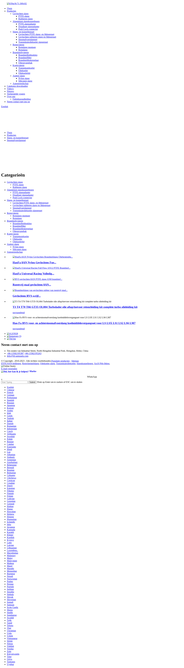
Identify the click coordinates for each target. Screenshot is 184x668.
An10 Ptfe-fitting (101, 363)
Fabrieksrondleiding (22, 99)
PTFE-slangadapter (27, 24)
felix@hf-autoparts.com (17, 356)
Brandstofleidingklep (27, 55)
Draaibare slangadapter (28, 26)
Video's (10, 88)
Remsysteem (18, 44)
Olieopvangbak (25, 63)
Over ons (11, 96)
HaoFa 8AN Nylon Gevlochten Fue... (34, 262)
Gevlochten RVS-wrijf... (27, 295)
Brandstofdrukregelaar (28, 60)
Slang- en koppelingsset (23, 32)
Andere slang (19, 76)
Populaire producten (60, 361)
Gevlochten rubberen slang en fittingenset (37, 37)
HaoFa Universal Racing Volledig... (33, 273)
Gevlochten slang (20, 13)
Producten (11, 11)
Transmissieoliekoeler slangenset (33, 42)
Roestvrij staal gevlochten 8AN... (32, 284)
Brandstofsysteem (21, 52)
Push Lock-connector (28, 29)
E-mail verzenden (9, 368)
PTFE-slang (23, 16)
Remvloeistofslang (30, 363)
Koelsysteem (18, 65)
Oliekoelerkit (24, 73)
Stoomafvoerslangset (27, 39)
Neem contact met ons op (18, 101)
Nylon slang (23, 78)
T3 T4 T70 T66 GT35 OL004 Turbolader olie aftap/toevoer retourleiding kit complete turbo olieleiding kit (75, 306)
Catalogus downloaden (17, 86)
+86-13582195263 (32, 353)
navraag (16, 312)
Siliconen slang (25, 81)
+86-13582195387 (15, 353)
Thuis (9, 8)
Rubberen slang (25, 19)
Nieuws (10, 91)
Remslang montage (27, 47)
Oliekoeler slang (47, 363)
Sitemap (75, 361)
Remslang (22, 50)
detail (22, 312)
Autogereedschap (20, 83)
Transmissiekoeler (26, 68)
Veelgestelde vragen (16, 94)
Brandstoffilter (24, 57)
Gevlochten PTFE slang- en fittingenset (36, 34)
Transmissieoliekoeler (65, 363)
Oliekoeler (23, 70)
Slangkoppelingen (85, 363)
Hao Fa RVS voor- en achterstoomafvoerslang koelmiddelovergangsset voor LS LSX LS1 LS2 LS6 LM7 (74, 323)
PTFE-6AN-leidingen (11, 363)
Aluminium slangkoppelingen (26, 21)
